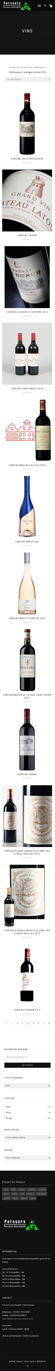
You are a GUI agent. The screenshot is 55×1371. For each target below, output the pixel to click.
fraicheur (42, 1189)
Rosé (8, 1112)
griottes (6, 1194)
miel (22, 1194)
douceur (22, 1189)
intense (14, 1194)
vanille (15, 1198)
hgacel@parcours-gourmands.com (17, 1318)
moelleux (30, 1194)
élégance (24, 1198)
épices (33, 1198)
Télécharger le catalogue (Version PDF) (27, 72)
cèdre (13, 1189)
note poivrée (41, 1194)
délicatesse (31, 1189)
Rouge (9, 1118)
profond (6, 1198)
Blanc (8, 1106)
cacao (6, 1189)
